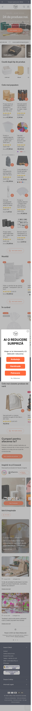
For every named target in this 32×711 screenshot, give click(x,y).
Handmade (15, 366)
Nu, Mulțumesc (15, 378)
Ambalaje (15, 359)
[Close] (28, 331)
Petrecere (15, 373)
